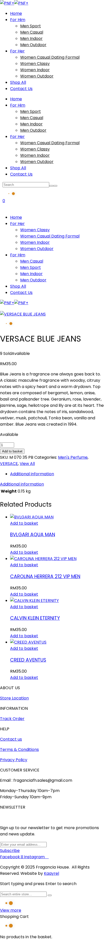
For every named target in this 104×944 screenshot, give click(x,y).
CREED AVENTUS (28, 660)
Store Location (14, 698)
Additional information (32, 474)
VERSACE (9, 463)
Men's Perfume (73, 457)
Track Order (12, 719)
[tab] (57, 474)
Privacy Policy (13, 760)
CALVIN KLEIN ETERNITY (35, 618)
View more (10, 910)
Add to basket (12, 451)
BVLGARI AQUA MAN (32, 534)
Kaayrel (51, 873)
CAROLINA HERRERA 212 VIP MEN (45, 576)
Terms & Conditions (19, 749)
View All (27, 463)
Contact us (11, 739)
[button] (24, 523)
